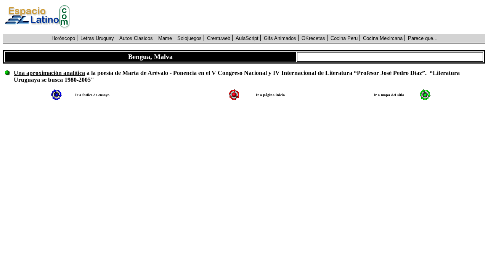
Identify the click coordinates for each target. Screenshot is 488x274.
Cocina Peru (344, 38)
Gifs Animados (280, 38)
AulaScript (247, 38)
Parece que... (423, 38)
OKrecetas (313, 38)
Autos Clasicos (136, 38)
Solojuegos (189, 38)
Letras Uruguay (97, 38)
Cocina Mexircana (383, 38)
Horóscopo (63, 38)
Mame (165, 38)
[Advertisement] (282, 17)
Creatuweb (218, 38)
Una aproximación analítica (49, 73)
